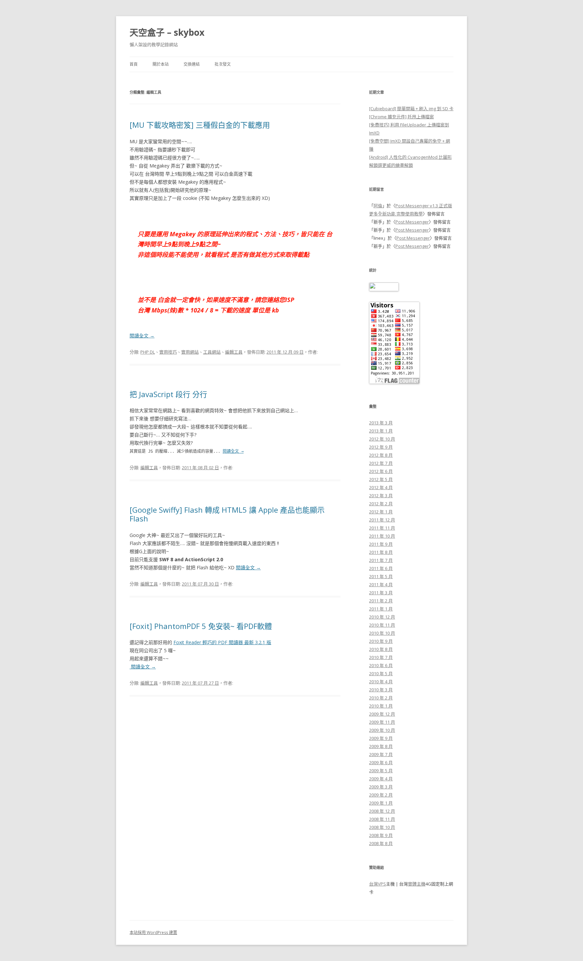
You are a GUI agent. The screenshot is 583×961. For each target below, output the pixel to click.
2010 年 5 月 (381, 673)
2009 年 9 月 (381, 738)
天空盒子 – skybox (167, 32)
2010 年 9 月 (381, 641)
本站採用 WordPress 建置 (153, 932)
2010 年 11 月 (382, 625)
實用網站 (190, 352)
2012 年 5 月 (381, 479)
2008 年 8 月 (381, 843)
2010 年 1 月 (381, 706)
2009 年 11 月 (382, 722)
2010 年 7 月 (381, 657)
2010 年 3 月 (381, 690)
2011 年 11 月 (382, 528)
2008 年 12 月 (382, 811)
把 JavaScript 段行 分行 (168, 394)
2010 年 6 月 (381, 665)
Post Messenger (412, 222)
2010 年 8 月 (381, 649)
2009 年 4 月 (381, 779)
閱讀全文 (142, 335)
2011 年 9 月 (381, 544)
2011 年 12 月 (382, 520)
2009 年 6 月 (381, 762)
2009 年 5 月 (381, 771)
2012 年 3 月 (381, 495)
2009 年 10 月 (382, 730)
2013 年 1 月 (381, 431)
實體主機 (416, 884)
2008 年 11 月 (382, 819)
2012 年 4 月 (381, 487)
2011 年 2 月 (381, 601)
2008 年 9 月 (381, 835)
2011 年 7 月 (381, 560)
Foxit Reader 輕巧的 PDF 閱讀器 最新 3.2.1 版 (222, 642)
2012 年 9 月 (381, 447)
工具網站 (212, 352)
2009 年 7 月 (381, 754)
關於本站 (160, 64)
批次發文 (223, 64)
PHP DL (147, 352)
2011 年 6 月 (381, 568)
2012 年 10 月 (382, 439)
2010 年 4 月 (381, 682)
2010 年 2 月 (381, 698)
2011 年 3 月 (381, 593)
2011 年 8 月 (381, 552)
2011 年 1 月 (381, 609)
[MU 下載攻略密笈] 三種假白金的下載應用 (200, 125)
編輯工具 (234, 352)
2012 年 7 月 (381, 463)
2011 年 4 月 (381, 584)
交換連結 (192, 64)
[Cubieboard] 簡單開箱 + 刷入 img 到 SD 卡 (411, 109)
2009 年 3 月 (381, 787)
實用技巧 (168, 352)
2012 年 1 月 (381, 512)
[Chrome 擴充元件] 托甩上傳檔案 (401, 117)
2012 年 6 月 (381, 471)
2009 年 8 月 (381, 746)
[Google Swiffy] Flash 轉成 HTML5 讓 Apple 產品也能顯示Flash (227, 514)
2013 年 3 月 (381, 423)
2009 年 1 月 (381, 803)
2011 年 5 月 (381, 576)
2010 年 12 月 (382, 617)
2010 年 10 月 (382, 633)
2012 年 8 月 (381, 455)
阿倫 (377, 206)
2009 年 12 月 (382, 714)
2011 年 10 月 (382, 536)
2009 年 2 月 (381, 795)
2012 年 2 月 (381, 504)
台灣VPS (377, 884)
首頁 (134, 64)
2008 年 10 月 (382, 827)
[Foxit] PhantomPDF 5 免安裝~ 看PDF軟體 (201, 626)
